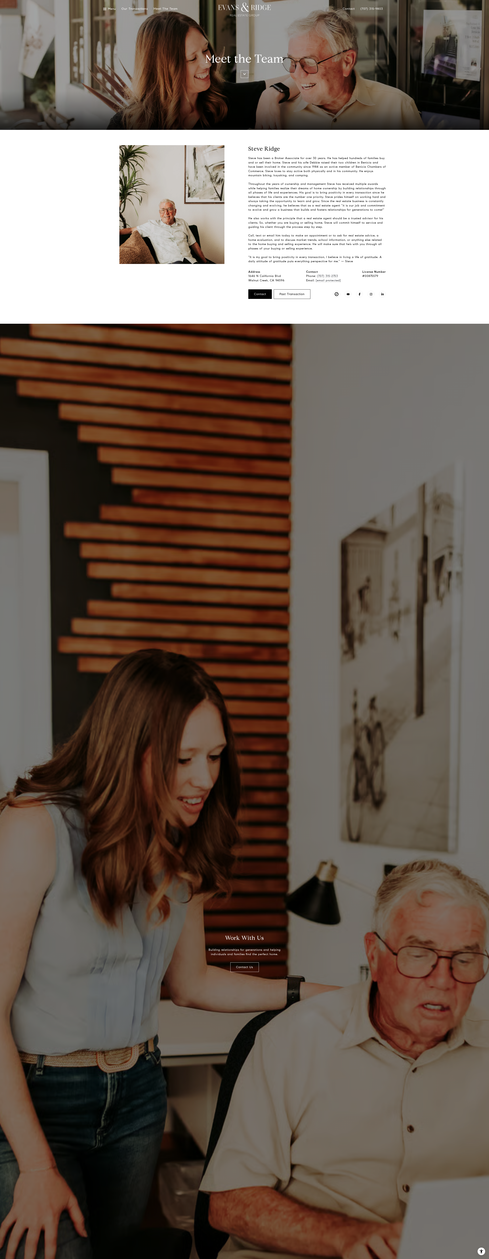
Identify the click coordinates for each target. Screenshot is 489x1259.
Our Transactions (134, 9)
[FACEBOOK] (359, 294)
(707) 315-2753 (327, 276)
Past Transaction (292, 294)
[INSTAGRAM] (371, 294)
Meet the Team (166, 9)
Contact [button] (260, 294)
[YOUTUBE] (348, 294)
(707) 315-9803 (371, 9)
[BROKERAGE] (336, 294)
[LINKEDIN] (382, 294)
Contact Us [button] (244, 967)
